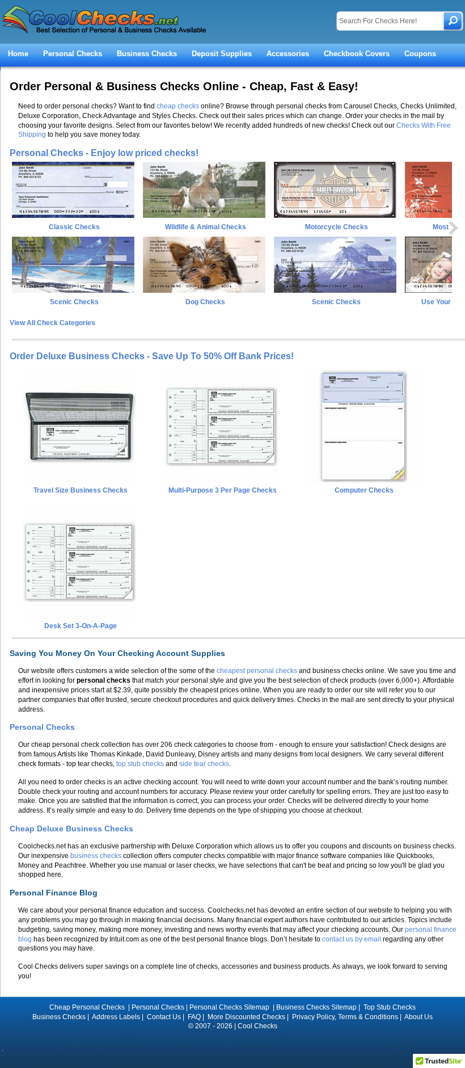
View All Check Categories (52, 323)
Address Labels (116, 1017)
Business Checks (147, 53)
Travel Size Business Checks (80, 490)
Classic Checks (74, 227)
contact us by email (351, 939)
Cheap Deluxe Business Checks (71, 828)
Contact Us (164, 1017)
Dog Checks (205, 302)
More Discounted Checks (246, 1017)
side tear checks (204, 764)
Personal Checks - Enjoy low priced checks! (104, 153)
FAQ (194, 1017)
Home (18, 53)
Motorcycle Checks (336, 227)
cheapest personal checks (257, 671)
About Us (418, 1017)
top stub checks (140, 764)
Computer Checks (364, 490)
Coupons (420, 53)
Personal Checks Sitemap (230, 1007)
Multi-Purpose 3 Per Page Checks (222, 490)
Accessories (288, 53)
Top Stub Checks (389, 1007)
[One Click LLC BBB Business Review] (232, 1041)
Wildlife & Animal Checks (205, 227)
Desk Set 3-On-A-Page (80, 626)
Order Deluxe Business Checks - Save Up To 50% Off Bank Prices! (152, 356)
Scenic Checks (74, 302)
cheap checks (178, 106)
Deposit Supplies (222, 53)
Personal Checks (72, 53)
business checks (95, 856)
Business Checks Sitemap (316, 1007)
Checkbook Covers (357, 53)
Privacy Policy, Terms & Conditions (345, 1017)
